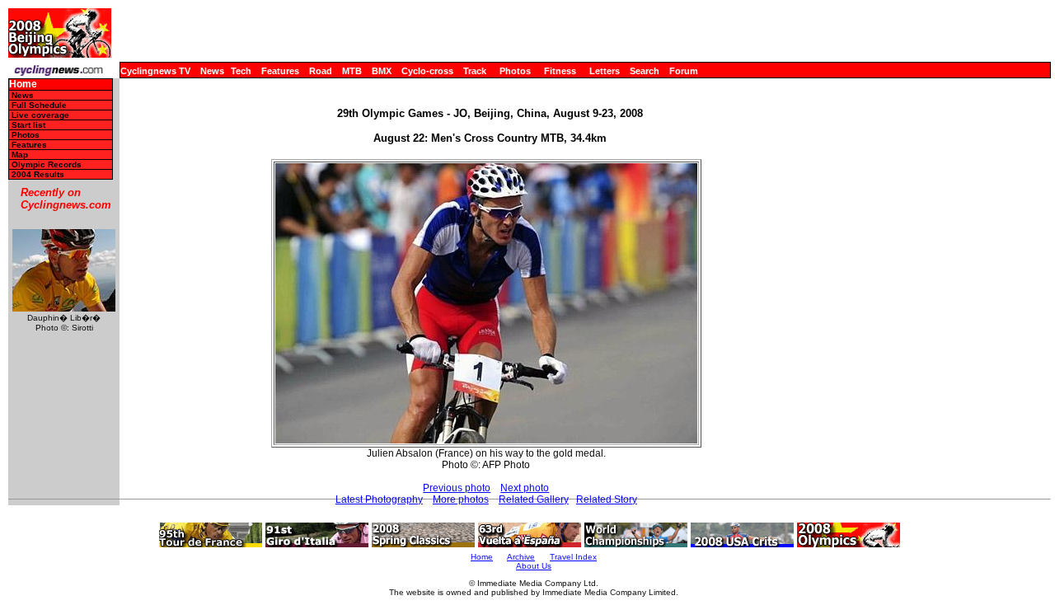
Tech (241, 71)
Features (280, 71)
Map (20, 154)
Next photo (524, 488)
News (212, 71)
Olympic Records (47, 164)
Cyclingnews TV (155, 71)
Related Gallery (534, 499)
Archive (521, 556)
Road (320, 71)
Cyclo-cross (427, 71)
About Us (533, 565)
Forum (683, 71)
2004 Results (38, 174)
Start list (28, 124)
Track (474, 71)
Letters (604, 71)
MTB (352, 71)
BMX (382, 71)
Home (23, 84)
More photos (461, 499)
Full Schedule (39, 105)
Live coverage (40, 115)
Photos (515, 71)
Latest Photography (379, 499)
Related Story (606, 499)
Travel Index (573, 556)
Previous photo (456, 488)
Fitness (560, 71)
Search (644, 71)
